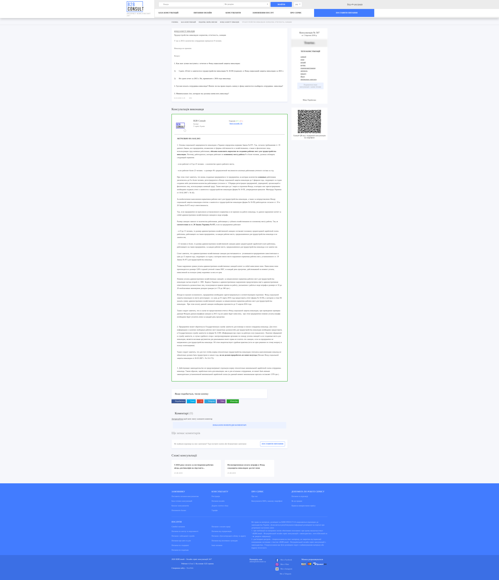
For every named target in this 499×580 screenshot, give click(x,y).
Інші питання (217, 545)
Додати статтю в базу (220, 506)
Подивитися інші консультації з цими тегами (310, 86)
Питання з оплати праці (221, 527)
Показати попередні (229, 425)
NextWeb (190, 568)
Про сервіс (296, 13)
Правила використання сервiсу (303, 506)
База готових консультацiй (182, 501)
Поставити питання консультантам (185, 496)
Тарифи (215, 510)
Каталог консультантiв (180, 506)
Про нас (254, 496)
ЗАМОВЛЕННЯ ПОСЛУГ (263, 13)
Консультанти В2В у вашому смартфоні (266, 501)
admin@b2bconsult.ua (258, 562)
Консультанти (233, 13)
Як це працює (296, 501)
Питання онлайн (203, 13)
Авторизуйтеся (177, 419)
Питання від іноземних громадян (225, 541)
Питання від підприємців (222, 531)
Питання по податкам (180, 550)
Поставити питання (272, 444)
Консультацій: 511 (236, 123)
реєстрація (358, 4)
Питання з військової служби (183, 536)
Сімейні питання (178, 527)
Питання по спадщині (180, 545)
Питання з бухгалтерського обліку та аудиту (229, 536)
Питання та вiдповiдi (299, 496)
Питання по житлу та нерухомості (185, 531)
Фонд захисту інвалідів (184, 31)
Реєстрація (216, 496)
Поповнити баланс (179, 510)
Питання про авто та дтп (181, 541)
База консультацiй (168, 13)
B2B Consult (199, 120)
